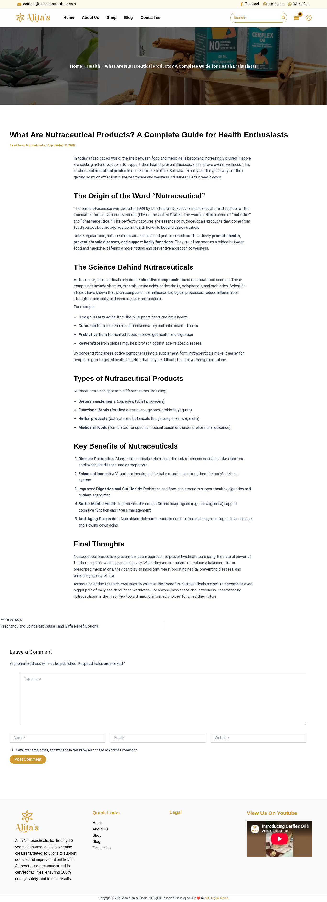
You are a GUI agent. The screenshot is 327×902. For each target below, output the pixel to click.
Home (97, 823)
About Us (100, 829)
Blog (96, 842)
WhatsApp (301, 4)
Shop (96, 835)
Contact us (101, 848)
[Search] (284, 17)
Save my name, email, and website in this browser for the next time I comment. (77, 750)
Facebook (252, 4)
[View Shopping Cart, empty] (296, 17)
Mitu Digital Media (216, 898)
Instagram (277, 4)
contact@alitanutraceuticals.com (49, 4)
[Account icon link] (309, 18)
